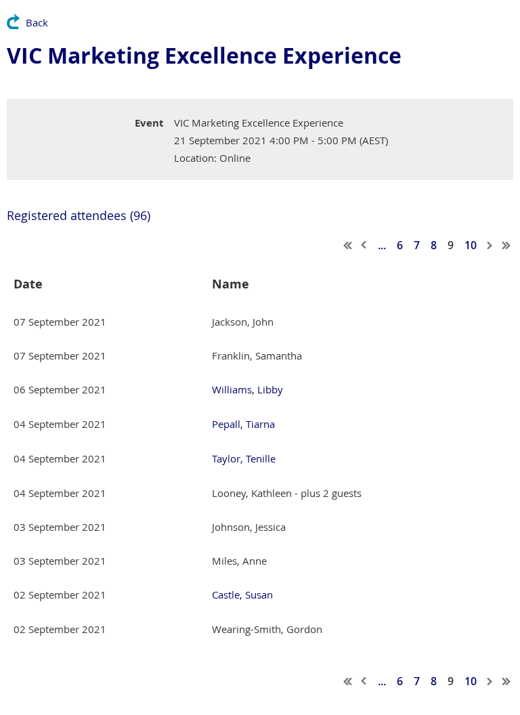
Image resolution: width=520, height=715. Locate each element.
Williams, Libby (247, 389)
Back (37, 22)
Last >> (506, 245)
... (382, 245)
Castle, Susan (242, 594)
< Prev (364, 245)
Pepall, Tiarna (243, 424)
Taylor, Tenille (244, 458)
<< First (348, 245)
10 (470, 245)
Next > (490, 245)
